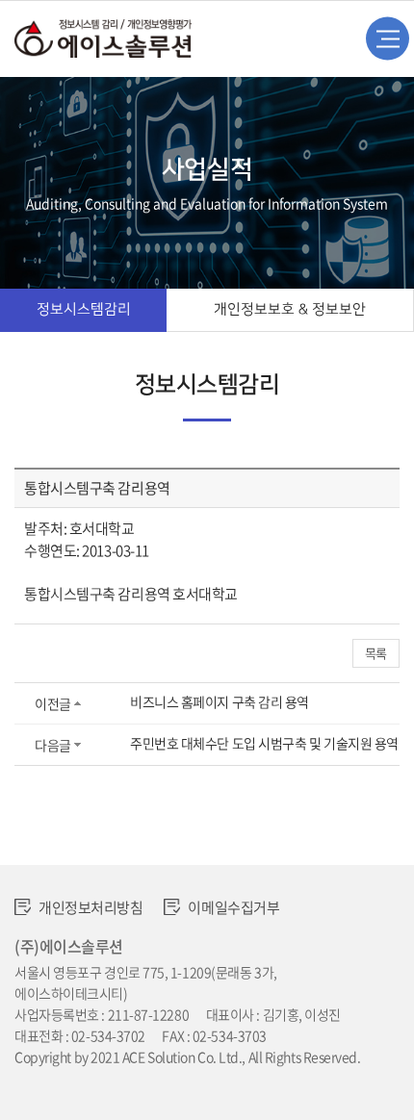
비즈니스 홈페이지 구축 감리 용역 (219, 701)
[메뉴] (387, 39)
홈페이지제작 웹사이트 (76, 1077)
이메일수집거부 (233, 907)
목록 (376, 653)
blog (151, 1077)
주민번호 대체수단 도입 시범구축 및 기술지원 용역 (264, 742)
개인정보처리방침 (90, 907)
